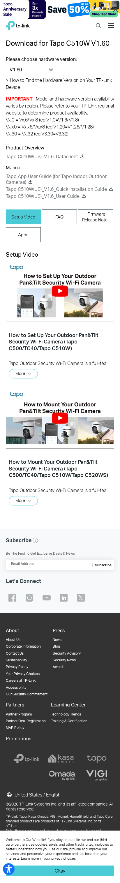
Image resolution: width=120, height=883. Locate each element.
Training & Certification (69, 721)
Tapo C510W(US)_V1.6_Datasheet (42, 156)
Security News (64, 660)
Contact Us (15, 653)
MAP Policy (15, 727)
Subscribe (103, 565)
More (20, 373)
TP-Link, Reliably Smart (18, 23)
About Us (13, 639)
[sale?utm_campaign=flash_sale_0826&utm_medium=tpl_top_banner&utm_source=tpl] (60, 9)
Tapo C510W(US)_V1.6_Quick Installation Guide (56, 189)
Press (59, 630)
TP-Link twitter (81, 597)
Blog (56, 646)
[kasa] (61, 759)
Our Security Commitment (26, 694)
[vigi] (96, 775)
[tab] (23, 217)
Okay (60, 871)
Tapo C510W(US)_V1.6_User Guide (43, 196)
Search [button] (98, 21)
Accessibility (16, 687)
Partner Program (19, 714)
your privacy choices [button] (59, 858)
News (57, 639)
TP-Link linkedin (63, 597)
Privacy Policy (17, 667)
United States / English (37, 795)
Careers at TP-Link (21, 680)
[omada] (61, 775)
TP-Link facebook (12, 597)
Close (115, 9)
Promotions (18, 738)
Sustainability (16, 660)
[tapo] (96, 759)
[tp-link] (26, 759)
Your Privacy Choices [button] (23, 673)
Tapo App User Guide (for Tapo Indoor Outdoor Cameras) (56, 179)
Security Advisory (67, 653)
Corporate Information (23, 646)
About (12, 630)
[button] (60, 291)
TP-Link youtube (46, 597)
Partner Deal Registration (26, 721)
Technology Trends (66, 714)
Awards (58, 667)
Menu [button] (111, 21)
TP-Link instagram (29, 597)
